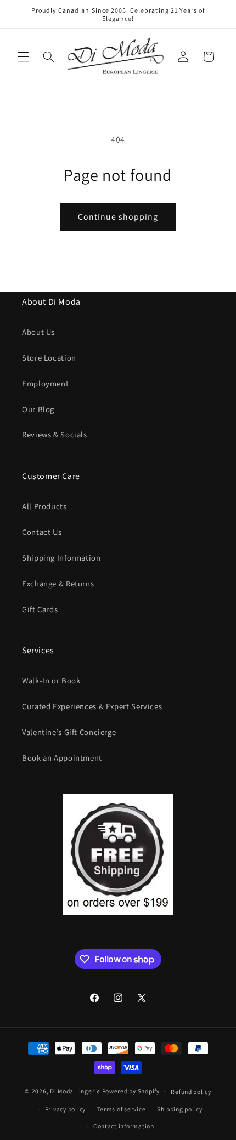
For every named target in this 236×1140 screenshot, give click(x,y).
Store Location (49, 357)
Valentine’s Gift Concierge (69, 732)
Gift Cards (40, 609)
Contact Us (41, 532)
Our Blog (38, 409)
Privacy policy (65, 1109)
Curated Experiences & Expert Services (92, 706)
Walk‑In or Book (51, 680)
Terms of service (121, 1109)
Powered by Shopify (131, 1091)
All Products (44, 506)
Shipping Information (61, 557)
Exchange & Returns (58, 583)
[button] (23, 56)
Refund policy (191, 1091)
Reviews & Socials (54, 434)
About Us (38, 332)
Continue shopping (118, 217)
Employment (45, 383)
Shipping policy (180, 1109)
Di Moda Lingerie (75, 1091)
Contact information (123, 1126)
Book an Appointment (62, 758)
